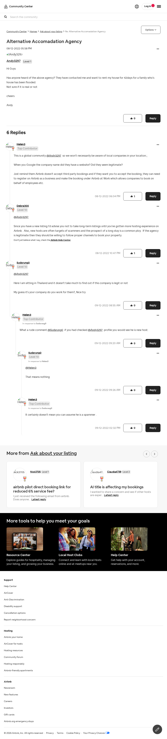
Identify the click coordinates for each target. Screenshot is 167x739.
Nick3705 (35, 471)
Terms (60, 733)
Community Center (17, 31)
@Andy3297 (53, 155)
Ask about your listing (51, 31)
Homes (33, 31)
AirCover (8, 593)
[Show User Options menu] (159, 6)
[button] (157, 49)
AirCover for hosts (13, 644)
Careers (8, 701)
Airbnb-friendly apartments (18, 670)
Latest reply (38, 499)
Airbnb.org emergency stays (19, 721)
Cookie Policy (73, 733)
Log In (147, 6)
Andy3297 (14, 61)
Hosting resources (13, 650)
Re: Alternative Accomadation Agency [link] (85, 31)
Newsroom (9, 688)
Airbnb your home (13, 637)
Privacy (50, 733)
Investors (8, 708)
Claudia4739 (114, 471)
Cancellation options (14, 613)
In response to (34, 324)
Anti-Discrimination (14, 600)
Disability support (13, 606)
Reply (153, 118)
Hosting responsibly (14, 664)
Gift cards (9, 715)
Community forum (13, 657)
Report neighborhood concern (20, 620)
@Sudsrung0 (55, 330)
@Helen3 (30, 368)
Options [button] (149, 29)
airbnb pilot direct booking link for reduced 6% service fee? (42, 489)
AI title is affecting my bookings (117, 487)
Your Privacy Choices (94, 733)
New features (11, 695)
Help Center (10, 586)
